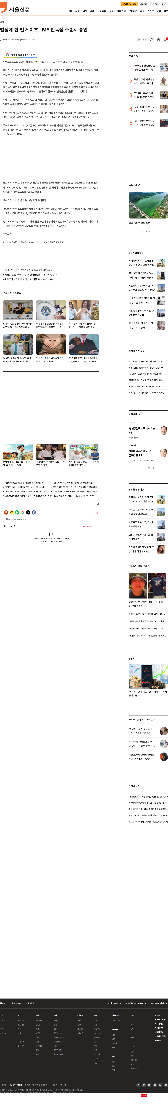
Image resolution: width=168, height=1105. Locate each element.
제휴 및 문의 (16, 1003)
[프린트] (151, 39)
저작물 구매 (159, 1028)
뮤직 (132, 1064)
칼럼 (113, 1039)
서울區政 (80, 1029)
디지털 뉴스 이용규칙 (58, 1084)
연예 (159, 11)
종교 (96, 1041)
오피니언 (133, 11)
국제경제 (57, 1020)
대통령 (2, 1020)
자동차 (38, 1033)
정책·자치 (101, 11)
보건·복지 (21, 1046)
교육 (19, 1033)
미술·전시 (97, 1029)
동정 (113, 1066)
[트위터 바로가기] (144, 1085)
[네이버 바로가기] (160, 1085)
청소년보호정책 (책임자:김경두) (36, 1084)
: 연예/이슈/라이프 (141, 719)
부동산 (38, 1025)
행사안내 (3, 1003)
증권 (37, 1041)
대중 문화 (97, 1037)
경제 (85, 11)
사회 (77, 11)
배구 (132, 1037)
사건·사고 (21, 1020)
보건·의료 (21, 1041)
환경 (19, 1029)
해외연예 (133, 1060)
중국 (55, 1025)
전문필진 (115, 1043)
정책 (37, 1050)
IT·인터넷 (39, 1046)
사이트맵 (158, 1040)
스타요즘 (133, 1068)
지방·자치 (80, 1025)
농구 (132, 1033)
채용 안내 (29, 1003)
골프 (132, 1029)
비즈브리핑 (39, 1054)
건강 (96, 1050)
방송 (132, 1051)
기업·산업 (39, 1020)
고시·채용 (80, 1033)
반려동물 (97, 1054)
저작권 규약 (159, 1032)
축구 (132, 1025)
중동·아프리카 (58, 1033)
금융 (37, 1029)
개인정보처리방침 (15, 1084)
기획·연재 (121, 11)
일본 (55, 1029)
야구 (132, 1020)
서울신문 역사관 (160, 1019)
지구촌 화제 (58, 1050)
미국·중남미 (58, 1041)
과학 (19, 1037)
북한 (1, 1029)
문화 (111, 11)
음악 (96, 1020)
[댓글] (165, 39)
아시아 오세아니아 (60, 1037)
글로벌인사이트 (59, 1054)
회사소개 (158, 1015)
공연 (96, 1062)
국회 (1, 1025)
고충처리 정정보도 (161, 1036)
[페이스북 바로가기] (138, 1085)
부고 (113, 1070)
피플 (142, 11)
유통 (37, 1037)
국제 (92, 11)
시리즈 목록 (116, 1020)
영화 (96, 1058)
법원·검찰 (21, 1025)
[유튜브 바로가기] (155, 1085)
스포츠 (151, 11)
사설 (113, 1035)
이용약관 (3, 1084)
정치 (70, 11)
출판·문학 (97, 1033)
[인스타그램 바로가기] (149, 1085)
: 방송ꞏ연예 (138, 565)
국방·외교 (3, 1033)
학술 (96, 1025)
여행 (96, 1046)
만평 (113, 1047)
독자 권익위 (159, 1023)
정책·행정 (80, 1020)
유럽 (55, 1046)
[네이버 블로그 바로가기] (166, 1085)
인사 (113, 1061)
